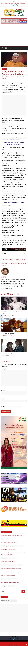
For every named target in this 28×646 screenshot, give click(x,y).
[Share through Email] (1, 328)
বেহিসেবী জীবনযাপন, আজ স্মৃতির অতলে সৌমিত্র (9, 542)
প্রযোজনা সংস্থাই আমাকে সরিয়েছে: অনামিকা (8, 579)
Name (3, 390)
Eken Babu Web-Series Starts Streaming (10, 582)
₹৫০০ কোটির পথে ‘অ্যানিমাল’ (8, 334)
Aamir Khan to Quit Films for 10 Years (14, 202)
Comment (4, 369)
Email (2, 399)
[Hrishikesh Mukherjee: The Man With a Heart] (14, 297)
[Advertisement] (14, 35)
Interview (4, 68)
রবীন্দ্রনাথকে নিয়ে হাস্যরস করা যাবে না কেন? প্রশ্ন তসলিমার (11, 568)
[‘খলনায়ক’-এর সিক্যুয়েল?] (14, 339)
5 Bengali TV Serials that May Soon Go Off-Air (12, 565)
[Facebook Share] (1, 315)
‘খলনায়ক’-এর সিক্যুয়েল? (7, 354)
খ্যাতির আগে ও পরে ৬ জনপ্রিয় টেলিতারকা (8, 575)
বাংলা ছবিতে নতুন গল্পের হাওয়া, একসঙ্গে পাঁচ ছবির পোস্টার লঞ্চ (11, 535)
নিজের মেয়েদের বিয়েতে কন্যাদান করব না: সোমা (9, 558)
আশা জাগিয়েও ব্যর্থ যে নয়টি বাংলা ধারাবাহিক (8, 549)
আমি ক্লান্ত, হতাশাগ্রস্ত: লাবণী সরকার (8, 586)
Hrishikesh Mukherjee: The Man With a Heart (14, 312)
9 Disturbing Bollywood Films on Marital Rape (12, 546)
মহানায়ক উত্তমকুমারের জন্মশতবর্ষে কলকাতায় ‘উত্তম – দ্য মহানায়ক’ (12, 3)
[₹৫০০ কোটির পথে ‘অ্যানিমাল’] (14, 319)
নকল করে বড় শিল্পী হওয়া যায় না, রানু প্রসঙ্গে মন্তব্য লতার (11, 572)
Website (3, 406)
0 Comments (19, 76)
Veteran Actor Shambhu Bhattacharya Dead (14, 264)
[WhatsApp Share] (1, 322)
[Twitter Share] (1, 318)
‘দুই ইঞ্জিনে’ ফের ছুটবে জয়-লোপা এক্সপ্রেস (8, 561)
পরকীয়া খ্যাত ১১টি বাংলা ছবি (6, 539)
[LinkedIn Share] (1, 325)
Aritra (13, 76)
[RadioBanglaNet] (2, 48)
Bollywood (4, 78)
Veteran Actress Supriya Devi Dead (14, 259)
